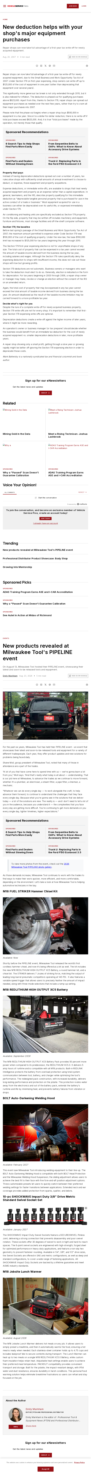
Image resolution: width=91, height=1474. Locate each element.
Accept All (45, 1469)
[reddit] (50, 66)
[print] (87, 66)
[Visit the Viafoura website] (82, 504)
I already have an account (45, 523)
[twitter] (45, 66)
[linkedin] (41, 66)
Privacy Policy (79, 1462)
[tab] (10, 492)
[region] (45, 498)
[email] (54, 66)
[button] (4, 6)
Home (5, 19)
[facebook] (37, 66)
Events (6, 638)
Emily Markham (10, 676)
